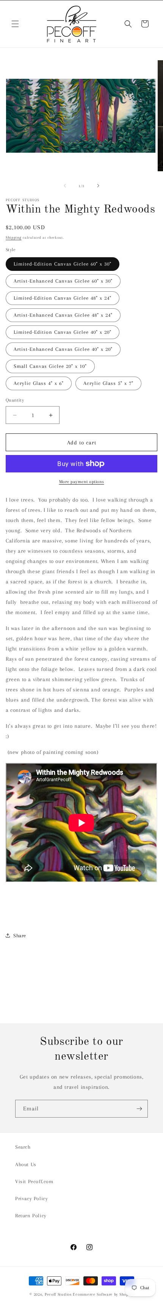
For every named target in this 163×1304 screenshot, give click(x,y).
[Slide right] (98, 185)
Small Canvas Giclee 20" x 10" (50, 366)
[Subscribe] (139, 1109)
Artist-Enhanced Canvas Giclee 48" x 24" (63, 315)
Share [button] (19, 935)
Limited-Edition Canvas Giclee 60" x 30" (62, 264)
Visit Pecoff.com (34, 1181)
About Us (25, 1164)
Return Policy (31, 1215)
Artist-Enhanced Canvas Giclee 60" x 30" (63, 281)
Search (23, 1147)
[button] (15, 24)
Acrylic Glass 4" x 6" (39, 383)
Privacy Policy (31, 1198)
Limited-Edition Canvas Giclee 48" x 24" (62, 298)
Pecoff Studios (58, 1294)
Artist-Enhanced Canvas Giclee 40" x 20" (63, 349)
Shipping (14, 237)
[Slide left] (64, 185)
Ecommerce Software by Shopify (103, 1294)
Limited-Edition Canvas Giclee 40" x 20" (62, 332)
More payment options (81, 481)
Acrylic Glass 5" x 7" (108, 383)
